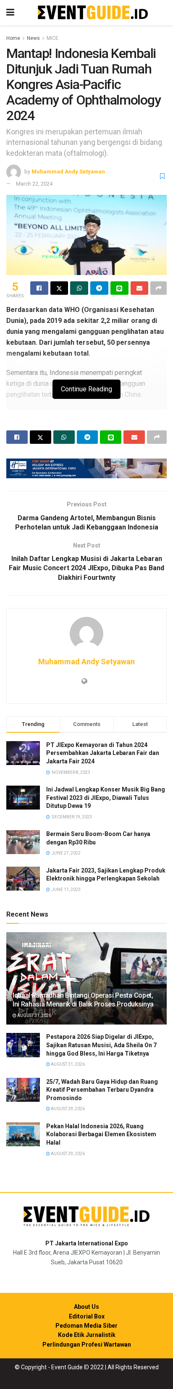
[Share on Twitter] (59, 288)
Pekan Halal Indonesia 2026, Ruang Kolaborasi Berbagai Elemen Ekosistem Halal (101, 1134)
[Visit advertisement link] (86, 468)
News (33, 38)
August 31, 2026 (33, 1015)
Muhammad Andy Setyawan (68, 171)
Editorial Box (87, 1316)
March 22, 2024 (34, 184)
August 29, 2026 (67, 1108)
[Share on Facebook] (39, 288)
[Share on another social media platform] (158, 288)
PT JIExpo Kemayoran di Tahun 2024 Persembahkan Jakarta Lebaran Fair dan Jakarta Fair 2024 (102, 753)
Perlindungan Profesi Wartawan (86, 1344)
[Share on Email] (140, 288)
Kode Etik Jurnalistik (86, 1334)
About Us (86, 1306)
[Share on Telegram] (99, 288)
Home (13, 38)
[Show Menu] (10, 12)
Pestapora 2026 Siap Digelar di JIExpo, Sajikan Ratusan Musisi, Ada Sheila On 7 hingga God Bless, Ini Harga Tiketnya (101, 1044)
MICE (52, 38)
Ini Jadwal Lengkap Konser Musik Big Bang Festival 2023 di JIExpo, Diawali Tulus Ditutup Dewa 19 (105, 797)
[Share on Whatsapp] (79, 288)
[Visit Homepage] (93, 12)
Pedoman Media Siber (86, 1325)
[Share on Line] (119, 288)
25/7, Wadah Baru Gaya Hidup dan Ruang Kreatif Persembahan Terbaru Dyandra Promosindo (102, 1089)
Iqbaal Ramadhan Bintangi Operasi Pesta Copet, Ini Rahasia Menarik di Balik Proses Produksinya (83, 999)
